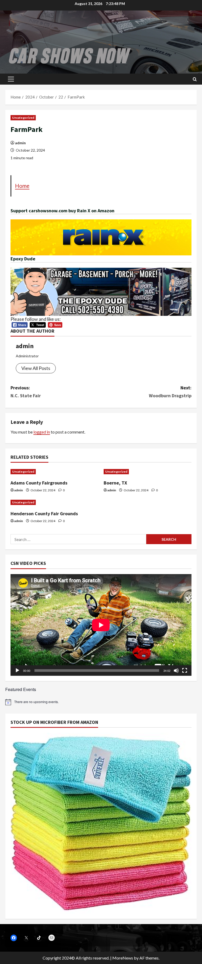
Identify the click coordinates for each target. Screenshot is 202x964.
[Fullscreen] (184, 670)
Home (22, 186)
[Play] (17, 670)
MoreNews (122, 957)
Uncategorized (23, 118)
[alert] (101, 702)
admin (20, 143)
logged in (41, 431)
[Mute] (176, 670)
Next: (170, 392)
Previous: (26, 392)
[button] (11, 79)
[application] (101, 625)
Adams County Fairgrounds (39, 483)
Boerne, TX (115, 483)
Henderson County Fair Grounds (44, 514)
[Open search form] (195, 79)
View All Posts (35, 368)
